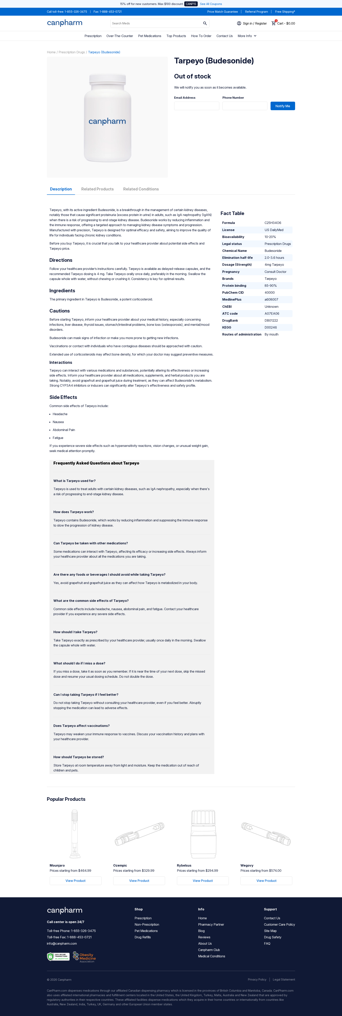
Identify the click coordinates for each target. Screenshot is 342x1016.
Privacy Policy (257, 979)
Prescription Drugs (72, 52)
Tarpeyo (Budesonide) (104, 52)
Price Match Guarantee (222, 11)
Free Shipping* (285, 11)
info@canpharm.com (62, 943)
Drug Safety (272, 937)
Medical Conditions (211, 956)
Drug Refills (143, 937)
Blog (201, 931)
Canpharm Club (209, 950)
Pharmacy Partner (211, 924)
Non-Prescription (147, 924)
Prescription (93, 36)
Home (51, 52)
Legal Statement (284, 979)
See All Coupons (211, 4)
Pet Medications (149, 36)
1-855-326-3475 (76, 11)
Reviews (204, 937)
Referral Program (256, 11)
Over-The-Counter (119, 36)
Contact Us (225, 36)
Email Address (185, 97)
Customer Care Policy (279, 924)
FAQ (267, 943)
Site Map (270, 931)
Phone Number (233, 97)
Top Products (176, 36)
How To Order (201, 36)
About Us (205, 943)
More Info (245, 36)
